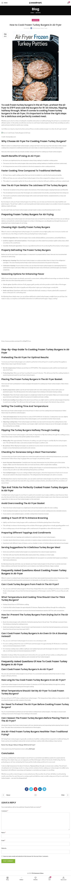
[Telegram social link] (44, 789)
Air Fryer (38, 12)
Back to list (35, 795)
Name (3, 832)
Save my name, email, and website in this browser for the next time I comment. (25, 856)
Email (3, 840)
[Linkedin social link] (40, 789)
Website (3, 848)
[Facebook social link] (26, 789)
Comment (4, 811)
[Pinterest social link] (35, 789)
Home (32, 12)
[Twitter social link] (31, 789)
